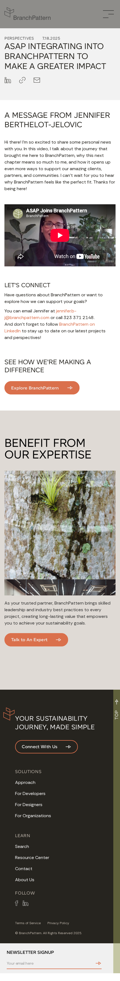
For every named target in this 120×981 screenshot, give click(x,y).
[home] (29, 14)
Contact (23, 869)
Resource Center (32, 857)
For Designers (28, 804)
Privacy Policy (58, 923)
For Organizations (33, 816)
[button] (108, 14)
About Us (24, 880)
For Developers (30, 793)
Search (22, 846)
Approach (25, 782)
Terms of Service (28, 923)
